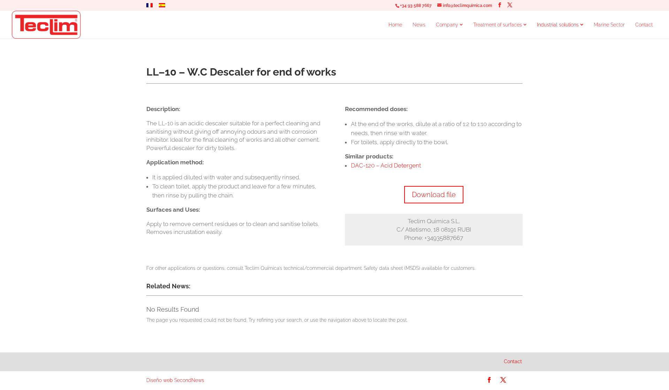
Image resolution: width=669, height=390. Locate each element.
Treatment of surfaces (497, 25)
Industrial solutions (558, 25)
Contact (644, 25)
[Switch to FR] (149, 7)
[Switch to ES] (162, 7)
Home (395, 25)
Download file (434, 194)
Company (447, 25)
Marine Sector (609, 25)
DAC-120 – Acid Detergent (386, 165)
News (419, 25)
